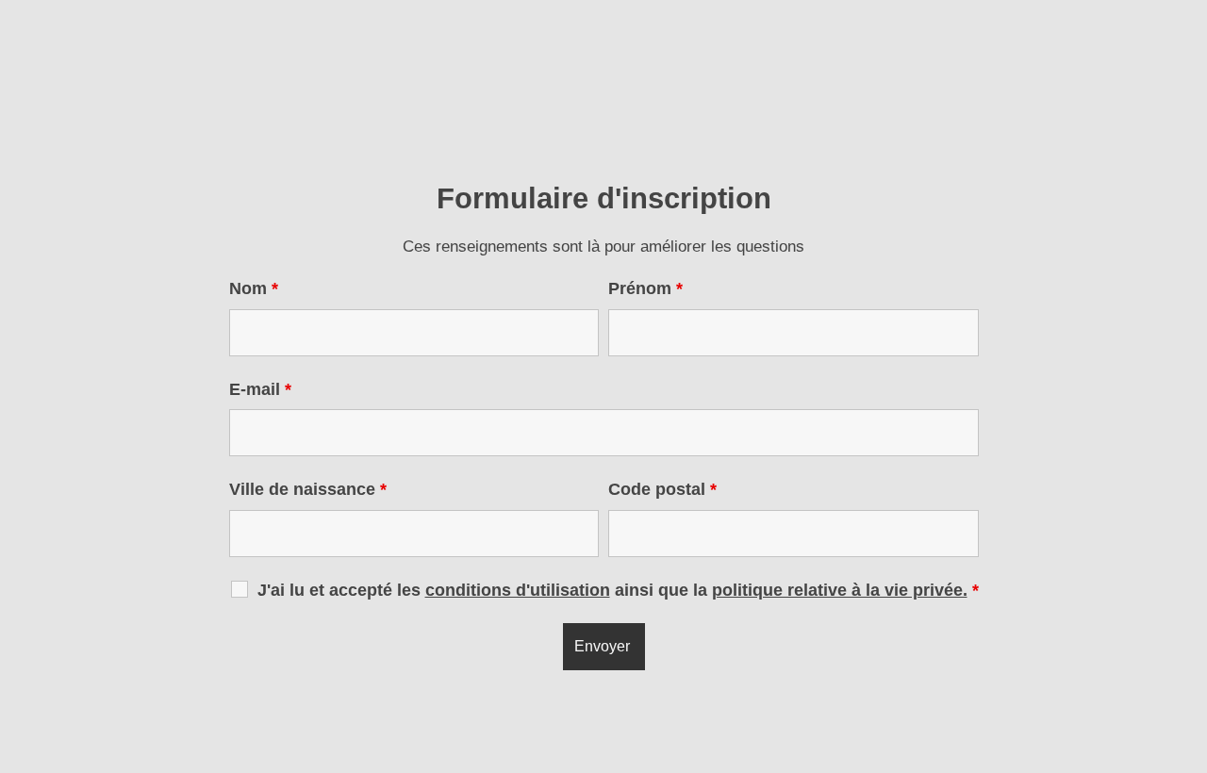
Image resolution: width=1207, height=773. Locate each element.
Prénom (645, 288)
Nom (253, 288)
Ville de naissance (308, 489)
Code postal (662, 489)
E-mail (260, 389)
